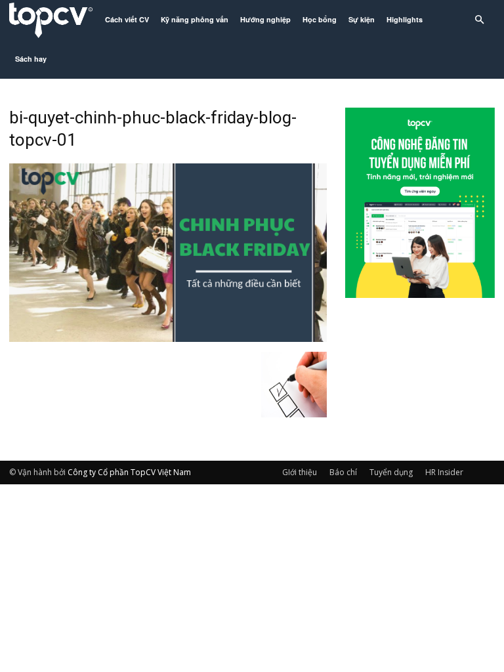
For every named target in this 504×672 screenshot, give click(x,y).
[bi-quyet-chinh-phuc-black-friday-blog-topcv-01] (168, 338)
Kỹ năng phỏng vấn (194, 19)
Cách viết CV (127, 19)
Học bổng (320, 19)
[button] (479, 20)
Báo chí (343, 472)
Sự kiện (361, 19)
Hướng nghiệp (265, 19)
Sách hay (31, 59)
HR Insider (444, 472)
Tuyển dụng (391, 472)
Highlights (405, 19)
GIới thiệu (299, 472)
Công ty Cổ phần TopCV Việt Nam (129, 472)
